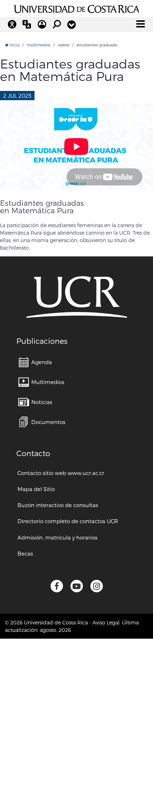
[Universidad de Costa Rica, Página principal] (76, 7)
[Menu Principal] (141, 24)
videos (63, 44)
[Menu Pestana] (71, 24)
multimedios (39, 44)
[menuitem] (35, 362)
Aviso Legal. (107, 622)
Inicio (14, 44)
